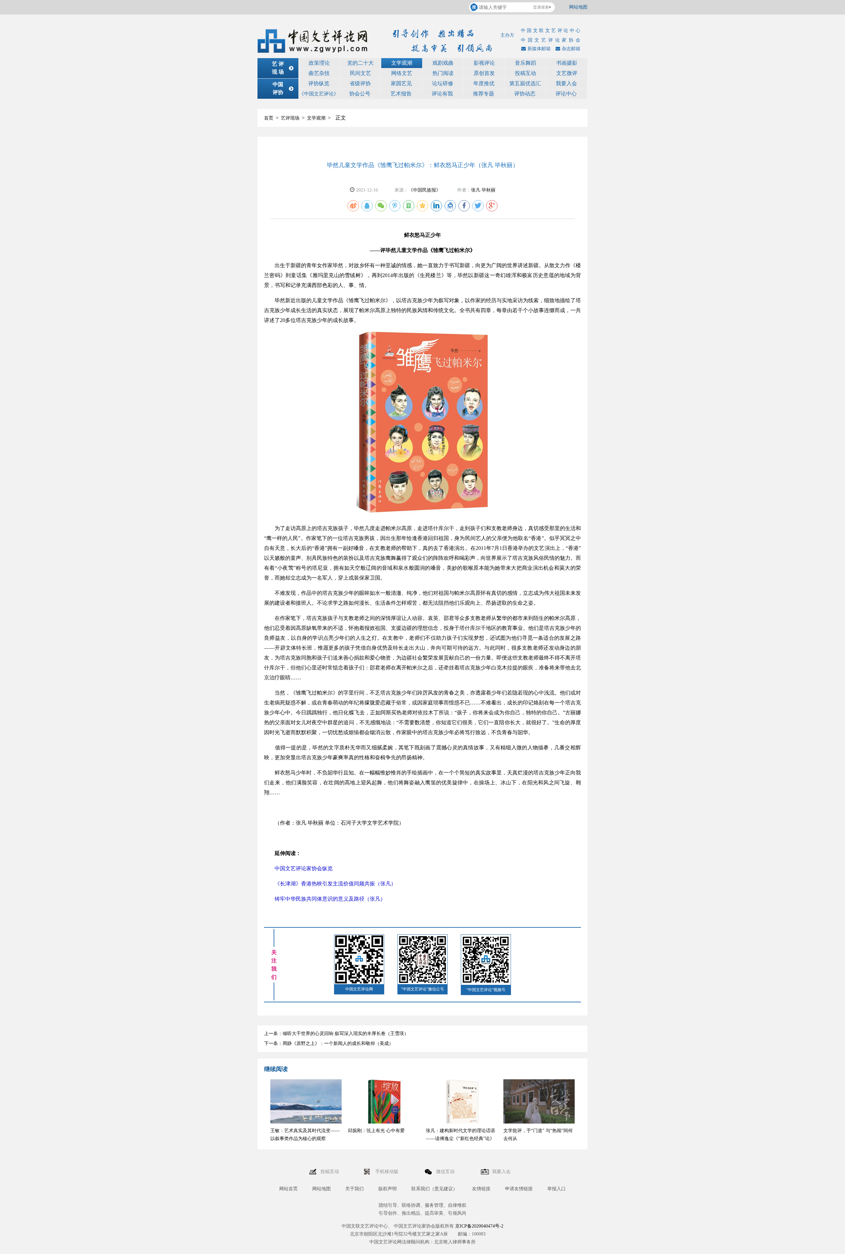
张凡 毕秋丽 (483, 190)
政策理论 (319, 63)
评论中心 (566, 93)
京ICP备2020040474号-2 (479, 1226)
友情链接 (481, 1188)
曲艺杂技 (319, 73)
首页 (268, 118)
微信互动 (446, 1171)
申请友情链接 (519, 1188)
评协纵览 (318, 83)
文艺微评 (566, 73)
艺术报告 (401, 93)
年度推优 (483, 83)
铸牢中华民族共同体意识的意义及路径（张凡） (330, 899)
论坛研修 (442, 83)
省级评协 (360, 83)
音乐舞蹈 (525, 63)
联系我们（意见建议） (434, 1188)
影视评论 (484, 63)
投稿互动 (525, 73)
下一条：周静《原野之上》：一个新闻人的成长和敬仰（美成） (328, 1043)
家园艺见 (401, 83)
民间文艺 (360, 73)
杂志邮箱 (571, 48)
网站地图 (578, 7)
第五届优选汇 (525, 83)
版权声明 (387, 1188)
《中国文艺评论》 (319, 93)
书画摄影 (566, 63)
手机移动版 (387, 1171)
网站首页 (288, 1188)
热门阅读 (443, 73)
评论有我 (442, 93)
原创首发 (484, 73)
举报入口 (556, 1188)
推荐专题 (483, 93)
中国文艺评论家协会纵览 (304, 868)
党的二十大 (360, 63)
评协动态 (524, 93)
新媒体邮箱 (539, 48)
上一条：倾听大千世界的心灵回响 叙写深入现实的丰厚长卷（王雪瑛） (336, 1033)
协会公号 (359, 93)
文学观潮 (401, 63)
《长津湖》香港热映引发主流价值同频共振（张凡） (335, 883)
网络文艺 (401, 73)
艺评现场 (290, 118)
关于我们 (354, 1188)
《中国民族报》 (424, 190)
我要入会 (566, 83)
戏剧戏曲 (443, 63)
